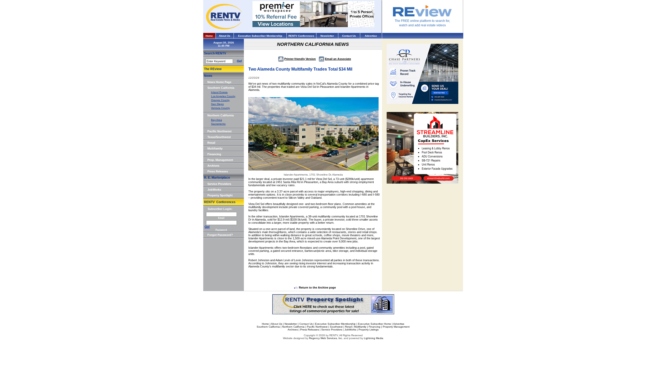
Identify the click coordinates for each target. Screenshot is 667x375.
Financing (214, 154)
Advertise (371, 35)
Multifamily (215, 148)
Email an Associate (338, 58)
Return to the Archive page (317, 287)
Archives (213, 165)
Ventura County (220, 108)
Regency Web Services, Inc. (326, 338)
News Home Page (219, 82)
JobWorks (214, 189)
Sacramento (218, 123)
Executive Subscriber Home (374, 323)
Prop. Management (220, 159)
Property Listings (369, 329)
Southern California (220, 87)
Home (209, 35)
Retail (211, 142)
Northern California (220, 115)
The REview (212, 69)
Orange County (220, 100)
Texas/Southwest (219, 137)
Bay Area (216, 119)
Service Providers (219, 183)
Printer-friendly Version (300, 58)
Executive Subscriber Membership (260, 35)
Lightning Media (373, 338)
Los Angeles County (223, 96)
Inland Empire (219, 92)
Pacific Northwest (219, 131)
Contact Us (349, 35)
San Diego (217, 104)
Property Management (396, 326)
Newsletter (327, 35)
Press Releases (217, 171)
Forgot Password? (220, 234)
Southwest (336, 326)
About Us (224, 35)
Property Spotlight (220, 195)
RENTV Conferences (301, 35)
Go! (239, 61)
